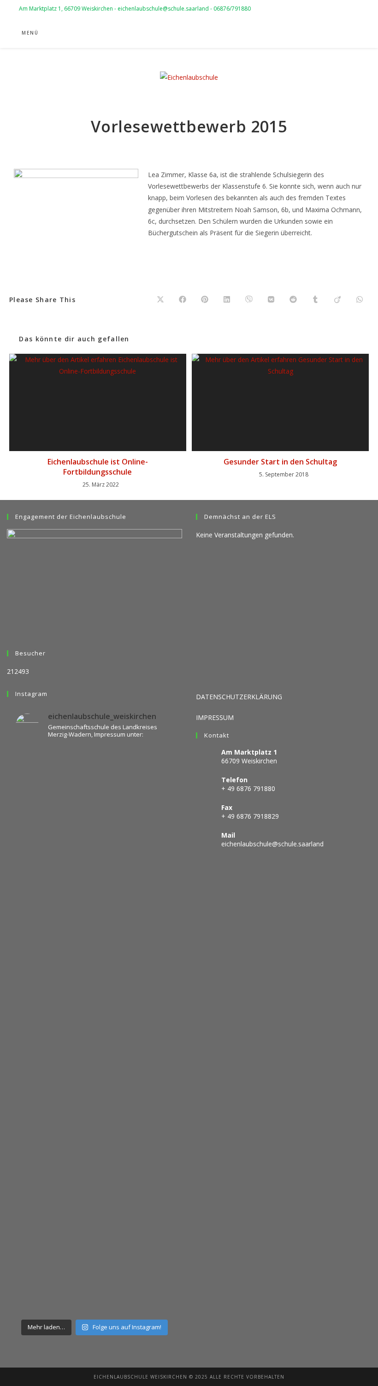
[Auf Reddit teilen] (293, 300)
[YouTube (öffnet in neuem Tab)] (329, 33)
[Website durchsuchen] (349, 34)
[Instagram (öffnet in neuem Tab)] (316, 33)
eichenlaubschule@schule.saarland (272, 843)
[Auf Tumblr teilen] (315, 300)
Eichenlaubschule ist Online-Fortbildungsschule (97, 467)
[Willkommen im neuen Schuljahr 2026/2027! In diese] (94, 970)
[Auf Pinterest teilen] (204, 300)
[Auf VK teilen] (271, 300)
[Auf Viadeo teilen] (337, 300)
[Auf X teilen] (160, 300)
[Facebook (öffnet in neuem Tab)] (304, 33)
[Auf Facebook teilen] (182, 300)
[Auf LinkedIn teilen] (227, 300)
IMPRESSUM (215, 717)
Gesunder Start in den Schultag (280, 462)
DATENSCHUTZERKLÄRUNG (239, 696)
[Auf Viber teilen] (249, 300)
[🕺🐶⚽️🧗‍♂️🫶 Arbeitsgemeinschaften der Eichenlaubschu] (94, 1254)
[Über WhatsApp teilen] (359, 300)
